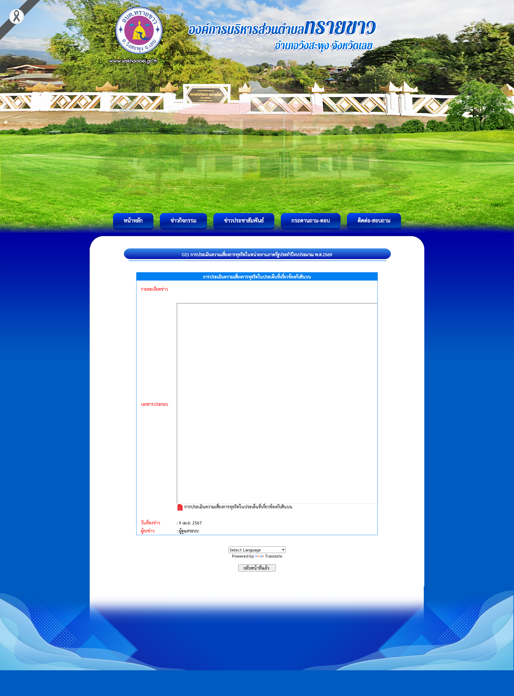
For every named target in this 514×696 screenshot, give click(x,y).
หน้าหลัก (133, 220)
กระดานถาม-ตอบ (311, 220)
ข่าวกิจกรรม (183, 220)
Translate (273, 556)
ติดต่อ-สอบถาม (374, 220)
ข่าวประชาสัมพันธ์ (244, 220)
